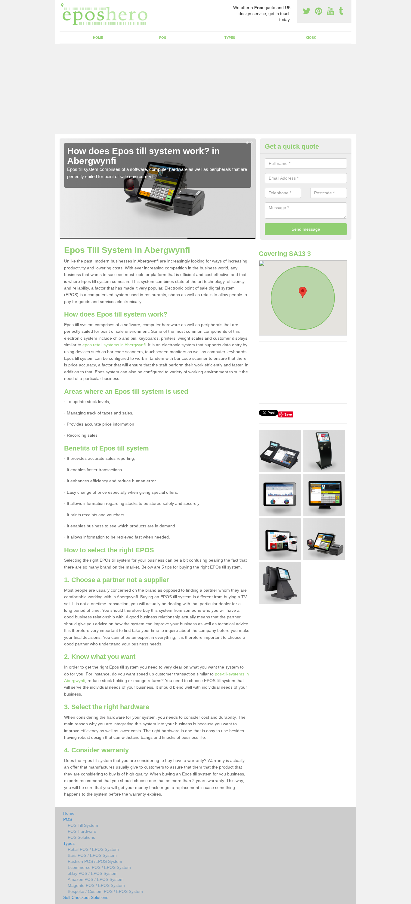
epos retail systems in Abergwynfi (114, 344)
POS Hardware (82, 831)
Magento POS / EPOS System (96, 885)
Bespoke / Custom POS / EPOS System (105, 891)
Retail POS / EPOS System (93, 849)
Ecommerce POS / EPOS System (99, 867)
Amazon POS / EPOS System (96, 879)
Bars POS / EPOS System (92, 855)
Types (229, 37)
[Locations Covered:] (62, 5)
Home (98, 37)
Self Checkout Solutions (85, 897)
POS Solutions (81, 837)
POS (162, 37)
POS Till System (83, 825)
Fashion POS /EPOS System (95, 861)
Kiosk (311, 37)
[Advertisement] (205, 89)
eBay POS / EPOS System (93, 873)
